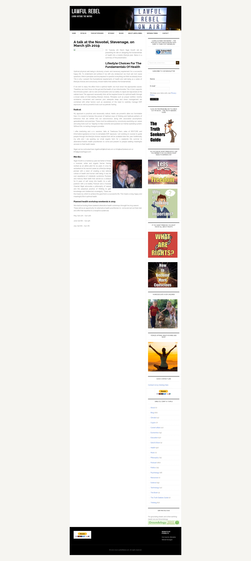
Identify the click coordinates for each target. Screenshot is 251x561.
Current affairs (155, 428)
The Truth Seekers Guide (159, 498)
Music (153, 453)
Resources (154, 478)
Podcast (154, 463)
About (153, 408)
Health (153, 448)
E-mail (153, 86)
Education (154, 438)
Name (152, 79)
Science (153, 483)
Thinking (154, 503)
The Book (154, 493)
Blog (152, 413)
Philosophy (155, 458)
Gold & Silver (155, 443)
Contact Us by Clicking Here (158, 385)
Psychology (155, 473)
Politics (153, 468)
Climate (153, 418)
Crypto (153, 423)
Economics (155, 433)
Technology (155, 488)
